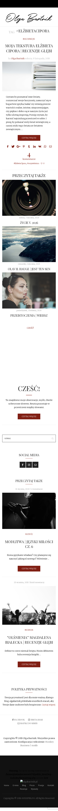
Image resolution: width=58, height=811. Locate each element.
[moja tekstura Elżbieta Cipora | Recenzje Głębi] (29, 76)
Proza (32, 785)
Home (6, 785)
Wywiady (34, 789)
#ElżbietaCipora (20, 163)
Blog (24, 785)
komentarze (29, 155)
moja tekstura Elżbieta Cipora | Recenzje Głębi (29, 48)
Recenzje (29, 39)
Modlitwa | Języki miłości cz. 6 (29, 544)
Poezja (41, 785)
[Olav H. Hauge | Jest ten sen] (29, 244)
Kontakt (51, 785)
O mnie (15, 785)
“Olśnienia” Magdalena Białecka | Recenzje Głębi (29, 640)
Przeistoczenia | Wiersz (29, 315)
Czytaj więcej (29, 138)
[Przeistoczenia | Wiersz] (29, 290)
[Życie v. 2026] (29, 198)
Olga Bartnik (18, 58)
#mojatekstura (33, 163)
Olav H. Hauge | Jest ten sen (29, 269)
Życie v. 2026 (29, 223)
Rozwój (29, 534)
